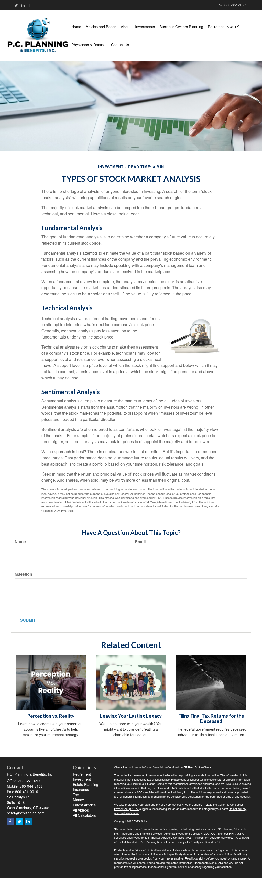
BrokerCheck (203, 767)
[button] (100, 27)
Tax (76, 794)
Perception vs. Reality (50, 716)
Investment (82, 779)
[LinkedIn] (23, 5)
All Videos (81, 810)
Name (20, 541)
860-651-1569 (235, 4)
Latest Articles (84, 804)
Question (23, 574)
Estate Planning (85, 784)
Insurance (81, 789)
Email (140, 541)
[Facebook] (29, 5)
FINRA (233, 833)
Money (78, 799)
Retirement (82, 774)
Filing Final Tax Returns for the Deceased (211, 718)
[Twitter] (16, 5)
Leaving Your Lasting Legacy (131, 716)
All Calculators (84, 815)
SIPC (241, 833)
